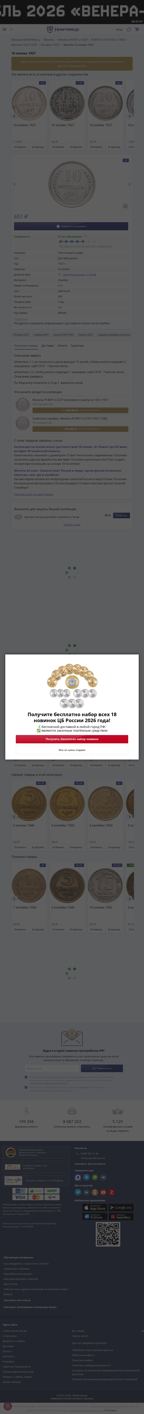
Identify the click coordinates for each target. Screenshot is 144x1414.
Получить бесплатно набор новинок (72, 739)
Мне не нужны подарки (72, 750)
